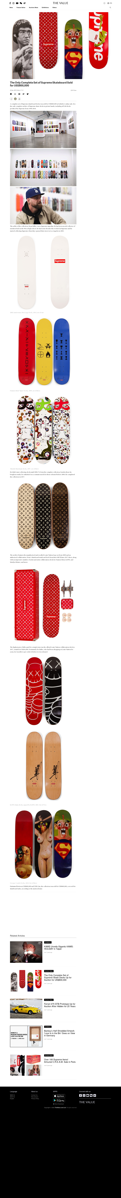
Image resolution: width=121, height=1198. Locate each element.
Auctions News (33, 7)
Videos (54, 7)
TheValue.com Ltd (60, 1107)
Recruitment (34, 1097)
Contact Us (34, 1095)
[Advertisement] (43, 909)
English (12, 1098)
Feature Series (21, 7)
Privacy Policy (35, 1098)
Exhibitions (45, 7)
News (11, 7)
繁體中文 (12, 1095)
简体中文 (12, 1097)
